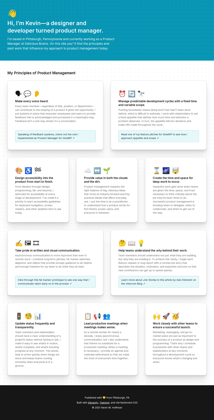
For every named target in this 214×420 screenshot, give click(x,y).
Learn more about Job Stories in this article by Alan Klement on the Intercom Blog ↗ (158, 281)
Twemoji (104, 402)
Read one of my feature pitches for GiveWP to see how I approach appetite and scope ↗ (154, 136)
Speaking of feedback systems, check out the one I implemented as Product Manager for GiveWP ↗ (48, 136)
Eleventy (93, 402)
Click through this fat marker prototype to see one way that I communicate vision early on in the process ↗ (53, 281)
